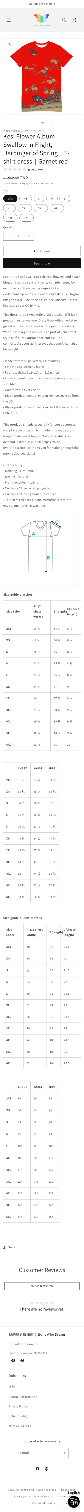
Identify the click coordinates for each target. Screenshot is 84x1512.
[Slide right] (51, 122)
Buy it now (42, 263)
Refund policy (68, 1489)
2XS (10, 198)
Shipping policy (65, 1496)
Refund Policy (18, 1416)
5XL (10, 218)
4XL (56, 208)
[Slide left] (32, 122)
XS (25, 198)
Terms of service (43, 1496)
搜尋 (12, 1387)
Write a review (42, 1286)
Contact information (44, 1502)
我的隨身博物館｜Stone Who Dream (36, 1489)
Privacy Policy (18, 1406)
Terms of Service (20, 1426)
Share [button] (12, 1247)
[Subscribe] (63, 1453)
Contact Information (23, 1397)
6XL (26, 218)
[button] (8, 20)
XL (9, 208)
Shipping (24, 183)
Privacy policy (22, 1496)
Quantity (8, 227)
